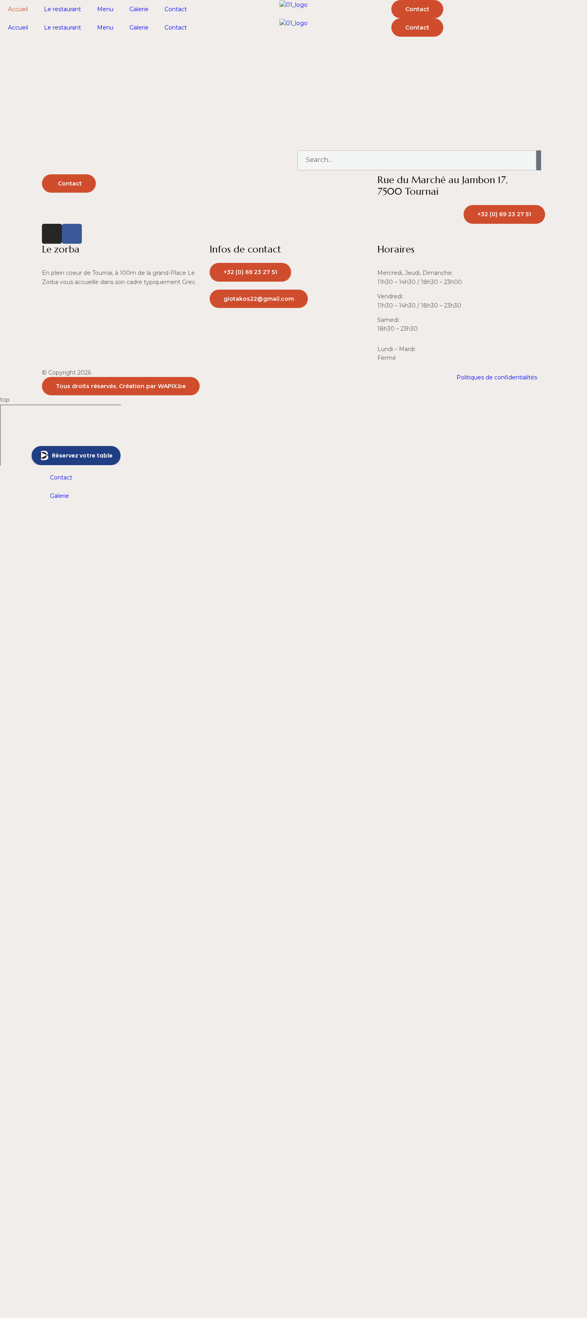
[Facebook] (72, 234)
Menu (105, 9)
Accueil (18, 9)
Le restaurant (62, 9)
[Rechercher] (538, 160)
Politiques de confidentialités (496, 377)
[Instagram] (52, 234)
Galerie (139, 9)
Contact (176, 9)
